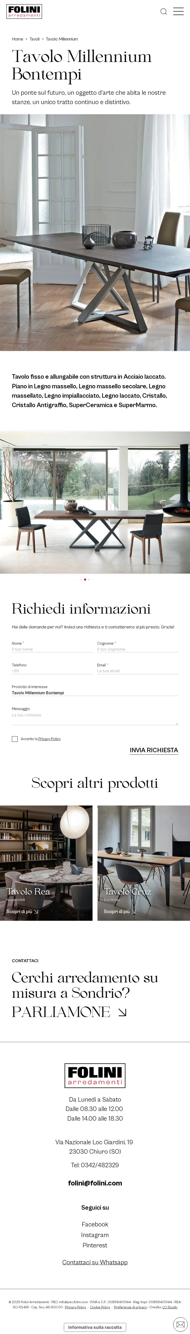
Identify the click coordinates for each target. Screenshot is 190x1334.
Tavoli (34, 39)
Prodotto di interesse (30, 687)
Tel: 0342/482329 (95, 1165)
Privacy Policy (49, 739)
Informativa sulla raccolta (95, 1327)
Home (17, 39)
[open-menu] (178, 11)
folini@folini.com (95, 1183)
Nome (18, 643)
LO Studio (170, 1307)
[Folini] (24, 11)
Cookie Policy (100, 1307)
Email (102, 665)
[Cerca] (164, 11)
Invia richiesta (154, 750)
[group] (95, 503)
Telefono (19, 665)
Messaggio (21, 709)
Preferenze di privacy (130, 1307)
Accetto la (41, 739)
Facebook (95, 1224)
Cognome (106, 643)
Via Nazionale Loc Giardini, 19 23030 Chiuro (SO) (95, 1147)
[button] (77, 579)
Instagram (95, 1235)
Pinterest (95, 1245)
